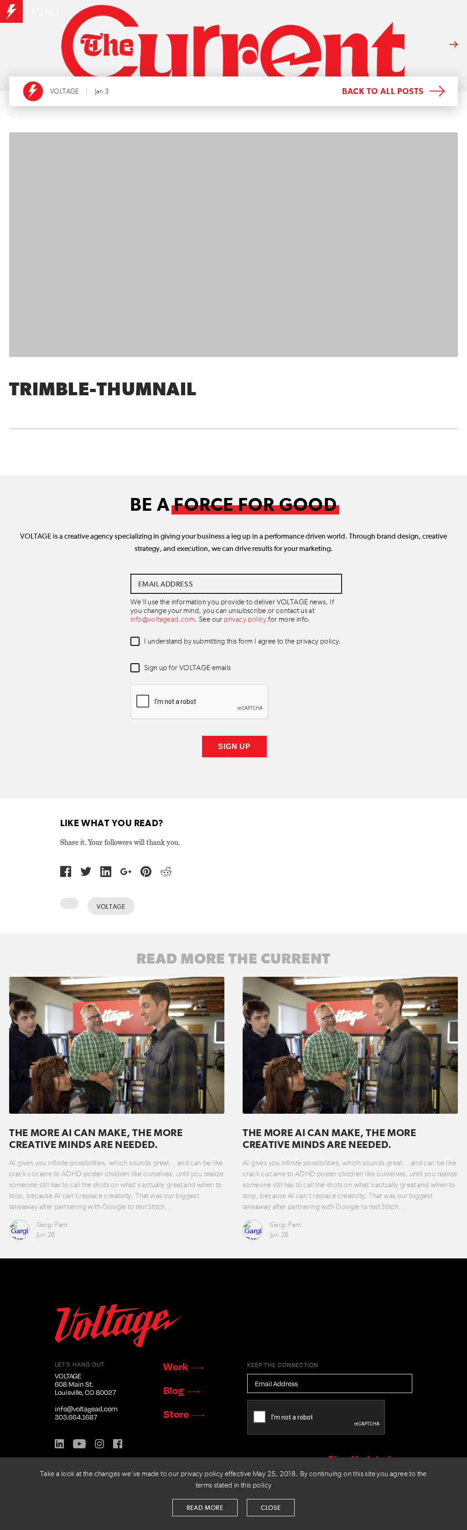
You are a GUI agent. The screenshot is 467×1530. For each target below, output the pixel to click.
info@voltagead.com (162, 620)
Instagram (99, 1443)
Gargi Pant (52, 1224)
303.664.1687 (76, 1417)
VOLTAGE (64, 91)
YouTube (79, 1443)
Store (176, 1413)
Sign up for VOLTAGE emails (187, 668)
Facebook (117, 1443)
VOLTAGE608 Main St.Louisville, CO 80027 (85, 1384)
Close (271, 1508)
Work (175, 1366)
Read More (205, 1508)
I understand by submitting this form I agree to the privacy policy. (243, 641)
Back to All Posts (383, 92)
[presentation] (199, 702)
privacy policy (245, 620)
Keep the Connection (282, 1365)
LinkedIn (59, 1443)
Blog (173, 1389)
